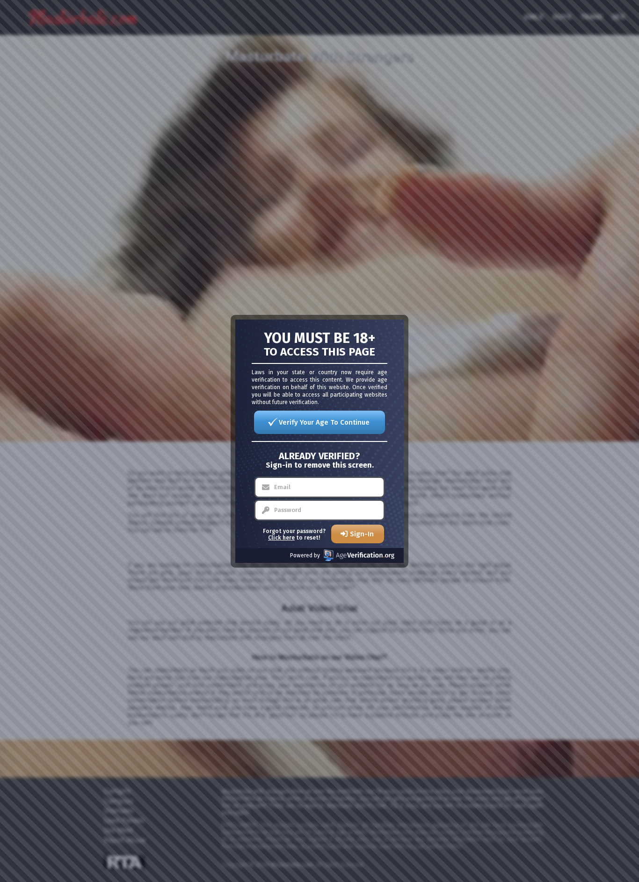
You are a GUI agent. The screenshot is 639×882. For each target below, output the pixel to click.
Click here (281, 537)
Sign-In (362, 534)
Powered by (305, 555)
